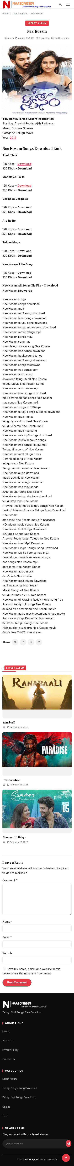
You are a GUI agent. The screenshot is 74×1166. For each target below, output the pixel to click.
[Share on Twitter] (15, 642)
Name (7, 921)
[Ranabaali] (37, 696)
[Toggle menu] (68, 4)
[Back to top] (66, 1158)
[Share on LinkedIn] (31, 642)
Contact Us (8, 1059)
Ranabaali (9, 722)
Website (7, 953)
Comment (9, 880)
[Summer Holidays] (37, 811)
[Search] (60, 4)
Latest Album (20, 13)
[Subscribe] (68, 1143)
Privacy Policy (10, 1049)
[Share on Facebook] (23, 642)
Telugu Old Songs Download (18, 1097)
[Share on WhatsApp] (39, 642)
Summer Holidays (14, 837)
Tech (5, 1116)
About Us (7, 1040)
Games (6, 1106)
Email (7, 937)
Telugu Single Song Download (19, 1088)
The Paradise (11, 780)
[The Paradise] (37, 753)
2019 (13, 137)
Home (5, 13)
